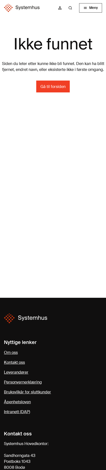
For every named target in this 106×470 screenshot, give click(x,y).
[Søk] (70, 7)
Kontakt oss (14, 362)
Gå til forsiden (53, 86)
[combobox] (72, 7)
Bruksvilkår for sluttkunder (27, 392)
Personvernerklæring (23, 382)
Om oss (11, 352)
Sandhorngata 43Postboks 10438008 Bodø (19, 461)
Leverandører (16, 372)
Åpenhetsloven (17, 402)
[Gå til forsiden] (22, 8)
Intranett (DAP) (17, 411)
